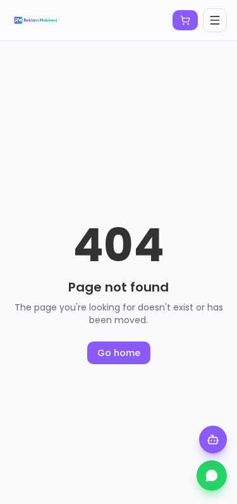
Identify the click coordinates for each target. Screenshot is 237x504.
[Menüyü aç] (215, 20)
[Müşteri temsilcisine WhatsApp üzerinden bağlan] (212, 475)
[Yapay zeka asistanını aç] (213, 439)
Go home (118, 353)
